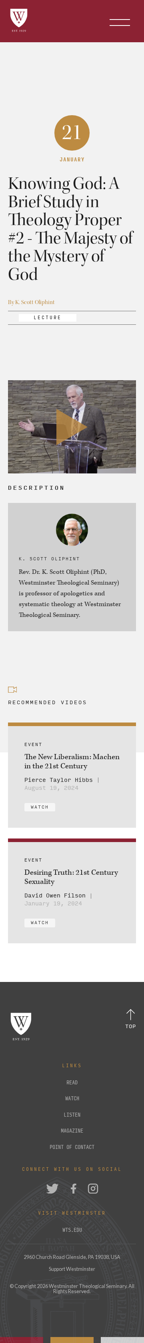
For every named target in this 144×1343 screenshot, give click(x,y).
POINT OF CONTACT (72, 1147)
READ (72, 1083)
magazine (72, 1131)
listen (72, 1115)
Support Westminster (72, 1269)
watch (72, 1098)
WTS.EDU (72, 1230)
